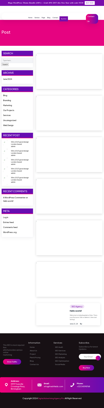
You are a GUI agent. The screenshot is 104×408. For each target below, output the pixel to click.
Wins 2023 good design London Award (20, 143)
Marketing (7, 105)
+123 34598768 (83, 386)
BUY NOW (90, 3)
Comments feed (10, 227)
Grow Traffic (12, 362)
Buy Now (63, 19)
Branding (7, 100)
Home (30, 17)
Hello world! (8, 201)
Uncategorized (9, 120)
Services (7, 115)
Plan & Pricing (35, 357)
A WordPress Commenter (14, 197)
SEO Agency (77, 306)
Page (43, 17)
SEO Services (60, 351)
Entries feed (8, 222)
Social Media (60, 364)
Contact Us (90, 18)
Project (33, 354)
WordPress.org (10, 232)
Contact (55, 17)
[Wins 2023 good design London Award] (7, 144)
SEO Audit (59, 347)
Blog (48, 17)
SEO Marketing (61, 354)
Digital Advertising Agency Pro (51, 398)
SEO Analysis (60, 357)
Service (37, 17)
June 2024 (7, 79)
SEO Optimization (62, 361)
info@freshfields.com (53, 386)
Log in (5, 217)
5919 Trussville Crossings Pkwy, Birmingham (18, 386)
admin (13, 146)
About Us (33, 351)
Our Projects (8, 110)
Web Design (8, 125)
